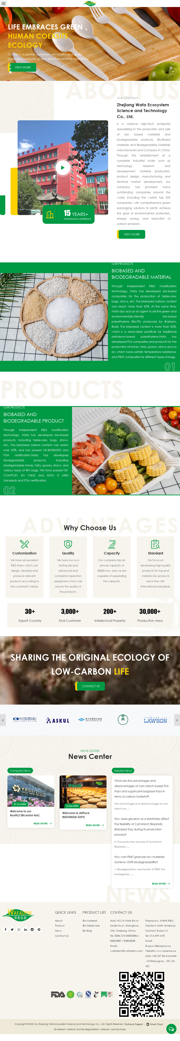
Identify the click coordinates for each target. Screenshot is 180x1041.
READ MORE (60, 821)
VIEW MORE (23, 62)
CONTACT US (91, 686)
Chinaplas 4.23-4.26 (42, 813)
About (59, 920)
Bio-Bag (87, 930)
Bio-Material (90, 920)
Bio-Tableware (91, 925)
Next (173, 71)
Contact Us (61, 935)
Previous (172, 60)
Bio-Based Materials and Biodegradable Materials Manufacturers (90, 1029)
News (58, 930)
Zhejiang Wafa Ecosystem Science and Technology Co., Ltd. (71, 1024)
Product (60, 925)
